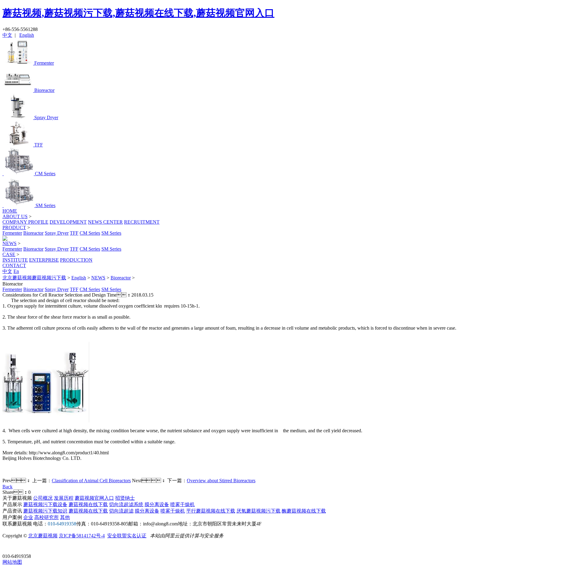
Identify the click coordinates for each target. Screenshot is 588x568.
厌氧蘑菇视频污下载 (258, 510)
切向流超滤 (121, 510)
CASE (8, 254)
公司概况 (43, 498)
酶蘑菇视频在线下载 (304, 510)
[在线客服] (9, 547)
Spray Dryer (57, 233)
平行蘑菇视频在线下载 (210, 510)
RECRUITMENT (142, 222)
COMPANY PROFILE (25, 222)
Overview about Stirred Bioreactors (221, 480)
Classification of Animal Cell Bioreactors (91, 480)
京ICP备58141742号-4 (82, 535)
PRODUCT (14, 227)
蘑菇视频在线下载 (88, 504)
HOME (9, 211)
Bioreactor (33, 233)
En (16, 271)
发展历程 (64, 498)
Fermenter (12, 233)
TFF (74, 233)
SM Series (111, 233)
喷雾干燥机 (182, 504)
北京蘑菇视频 (43, 535)
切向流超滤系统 (126, 504)
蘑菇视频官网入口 (94, 498)
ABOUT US (15, 216)
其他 (65, 517)
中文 (7, 35)
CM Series (90, 233)
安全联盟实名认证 (126, 535)
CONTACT (14, 265)
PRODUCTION (76, 260)
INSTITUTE (15, 260)
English (26, 35)
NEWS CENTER (105, 222)
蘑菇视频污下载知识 (45, 510)
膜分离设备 (157, 504)
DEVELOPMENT (68, 222)
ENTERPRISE (44, 260)
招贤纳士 (125, 498)
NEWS (9, 243)
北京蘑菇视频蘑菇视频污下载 (34, 277)
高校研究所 (46, 517)
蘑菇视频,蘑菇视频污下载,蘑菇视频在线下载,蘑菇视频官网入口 (138, 12)
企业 (28, 517)
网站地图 (12, 562)
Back (7, 486)
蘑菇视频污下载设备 (45, 504)
